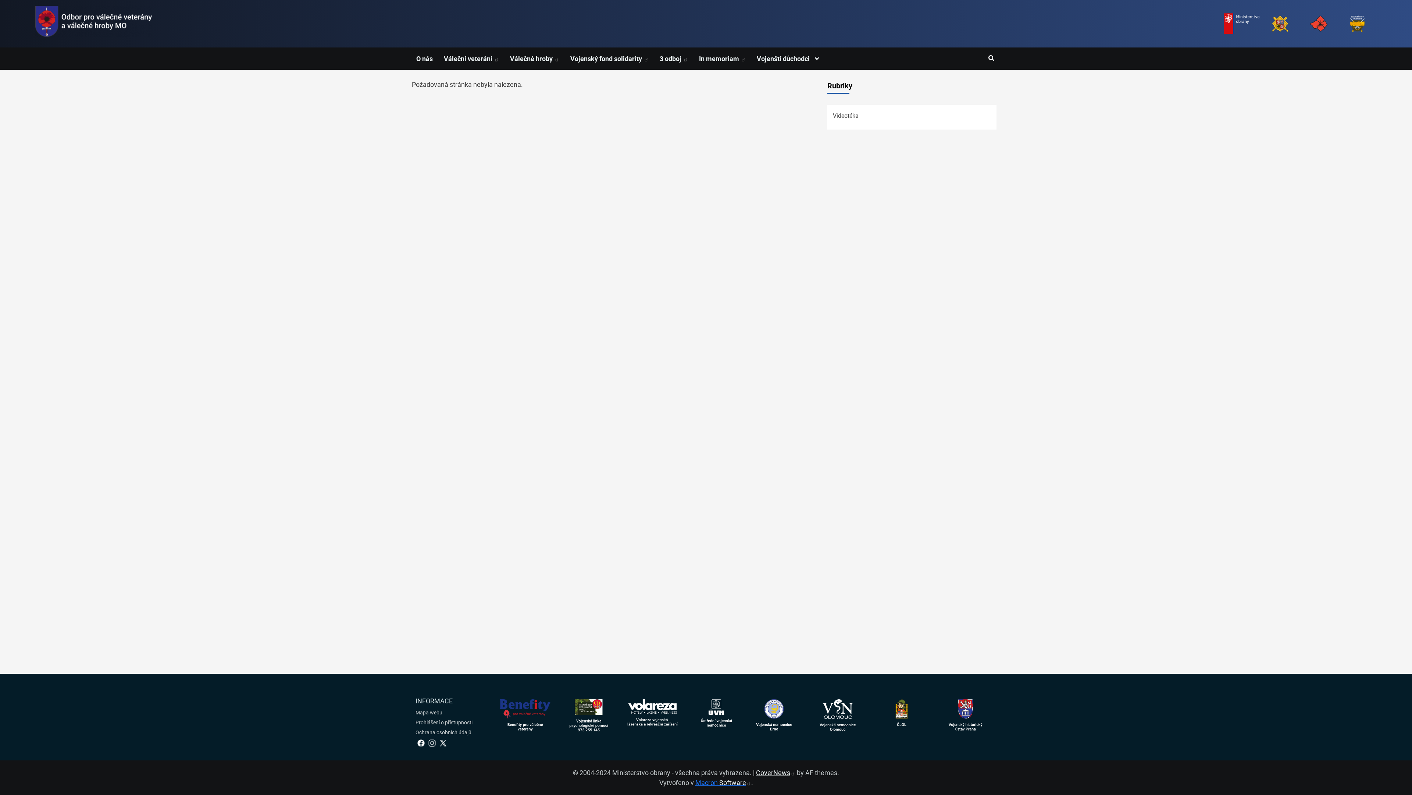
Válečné (532, 59)
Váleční (469, 59)
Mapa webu (429, 713)
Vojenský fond (606, 59)
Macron (720, 783)
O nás (424, 59)
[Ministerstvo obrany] (1241, 24)
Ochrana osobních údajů (443, 732)
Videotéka (846, 115)
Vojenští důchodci (784, 59)
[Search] (991, 59)
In (720, 59)
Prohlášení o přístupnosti (444, 722)
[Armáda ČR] (1280, 24)
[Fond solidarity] (1357, 24)
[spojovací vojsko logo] (93, 24)
